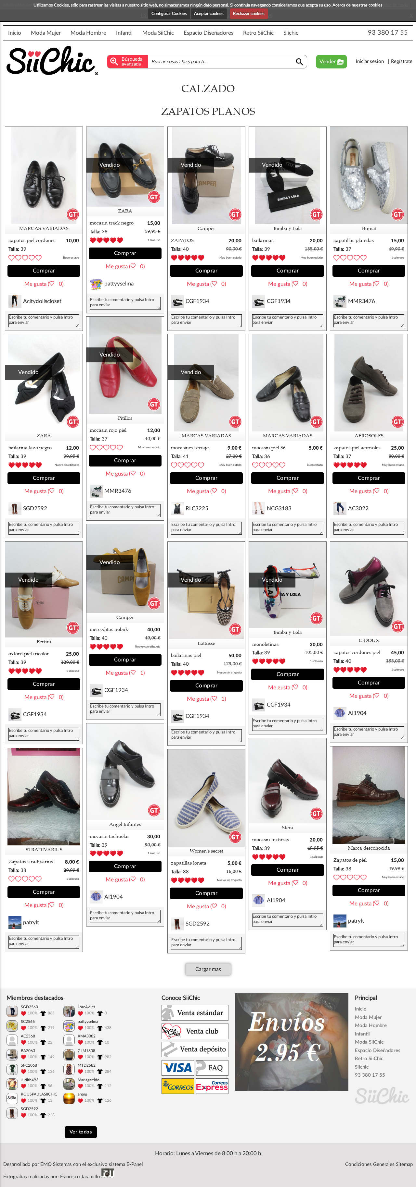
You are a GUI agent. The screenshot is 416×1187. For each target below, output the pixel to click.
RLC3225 (197, 508)
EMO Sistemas (56, 1164)
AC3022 (358, 508)
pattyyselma (119, 283)
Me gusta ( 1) (125, 673)
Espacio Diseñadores (208, 33)
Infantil (124, 33)
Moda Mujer (46, 33)
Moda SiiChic (158, 33)
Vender (331, 62)
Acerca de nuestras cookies (357, 5)
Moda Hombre (88, 33)
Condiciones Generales (370, 1164)
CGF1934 (197, 301)
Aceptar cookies (209, 14)
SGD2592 (35, 508)
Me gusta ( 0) (44, 284)
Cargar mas (208, 969)
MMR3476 (361, 301)
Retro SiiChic (258, 33)
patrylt (356, 921)
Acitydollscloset (42, 301)
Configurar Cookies (169, 14)
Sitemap (404, 1164)
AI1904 (357, 713)
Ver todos (81, 1132)
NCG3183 (279, 508)
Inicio (14, 33)
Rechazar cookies (249, 14)
